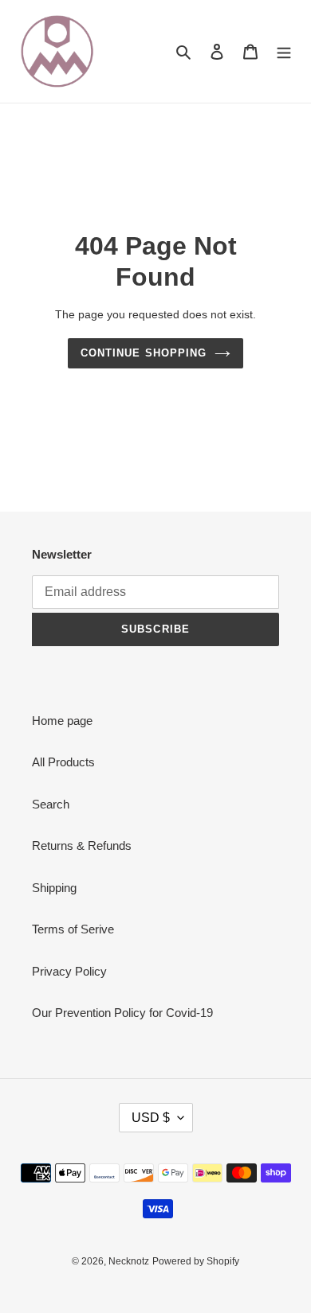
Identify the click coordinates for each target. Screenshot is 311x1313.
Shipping (54, 887)
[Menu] (284, 51)
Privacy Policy (69, 971)
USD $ (151, 1117)
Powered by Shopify (195, 1261)
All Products (63, 762)
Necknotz (128, 1261)
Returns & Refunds (82, 845)
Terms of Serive (73, 929)
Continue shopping (144, 353)
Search (50, 804)
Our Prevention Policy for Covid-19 (122, 1012)
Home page (62, 720)
